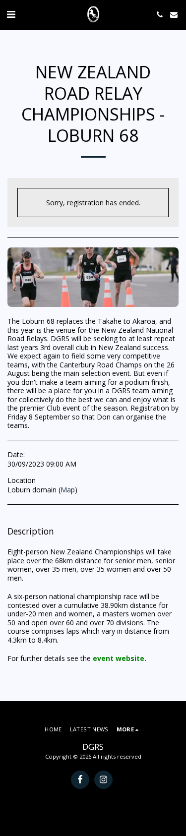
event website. (119, 658)
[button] (10, 14)
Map (68, 489)
